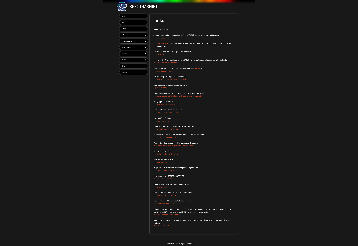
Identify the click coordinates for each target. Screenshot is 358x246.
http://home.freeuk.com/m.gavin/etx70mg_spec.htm (173, 146)
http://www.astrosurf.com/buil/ (165, 63)
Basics (123, 29)
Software (197, 68)
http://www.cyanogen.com (163, 71)
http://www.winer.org (161, 226)
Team (123, 22)
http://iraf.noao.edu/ (160, 162)
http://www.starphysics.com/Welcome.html (169, 79)
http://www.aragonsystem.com (165, 171)
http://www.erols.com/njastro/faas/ (166, 113)
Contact (124, 72)
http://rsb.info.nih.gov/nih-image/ (165, 154)
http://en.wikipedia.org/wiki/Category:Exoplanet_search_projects (177, 96)
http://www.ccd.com (161, 38)
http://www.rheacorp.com (162, 179)
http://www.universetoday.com (164, 195)
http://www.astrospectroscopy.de (165, 104)
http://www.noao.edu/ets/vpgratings (166, 215)
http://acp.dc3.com (160, 54)
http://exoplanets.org (161, 121)
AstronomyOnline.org (161, 43)
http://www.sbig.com (161, 187)
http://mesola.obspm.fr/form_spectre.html (169, 129)
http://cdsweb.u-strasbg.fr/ (163, 204)
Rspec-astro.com (159, 88)
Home (123, 16)
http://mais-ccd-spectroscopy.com (166, 137)
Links (123, 66)
